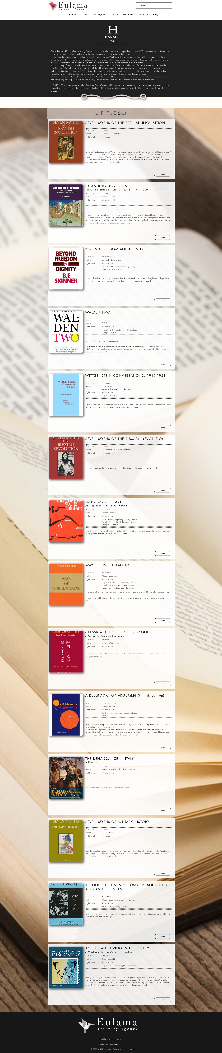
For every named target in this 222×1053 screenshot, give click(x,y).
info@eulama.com (109, 1039)
